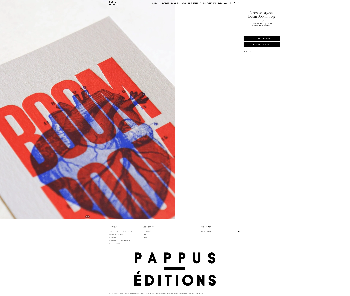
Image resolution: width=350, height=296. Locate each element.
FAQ (144, 234)
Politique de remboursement (132, 293)
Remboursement (115, 243)
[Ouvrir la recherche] (231, 3)
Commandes (147, 231)
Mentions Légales (116, 234)
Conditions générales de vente (121, 231)
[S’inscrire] (239, 231)
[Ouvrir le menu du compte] (235, 3)
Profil (145, 237)
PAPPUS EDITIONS (118, 293)
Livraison (112, 237)
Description (249, 52)
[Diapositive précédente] (1, 109)
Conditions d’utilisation (160, 293)
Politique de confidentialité (119, 240)
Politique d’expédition (172, 293)
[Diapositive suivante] (173, 109)
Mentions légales (200, 293)
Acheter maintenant (261, 44)
